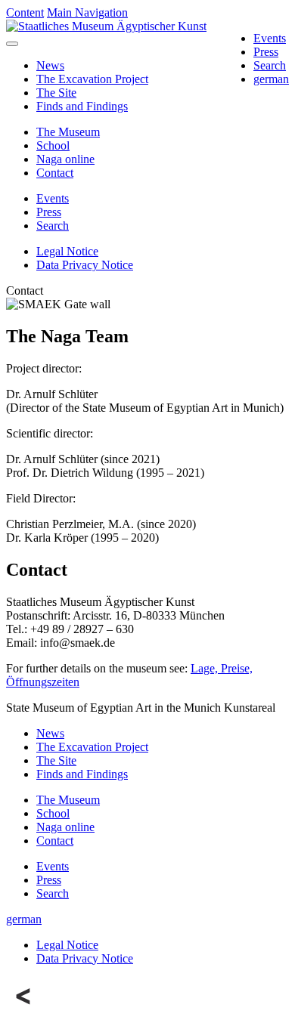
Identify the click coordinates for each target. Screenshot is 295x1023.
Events (269, 38)
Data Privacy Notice (84, 264)
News (50, 65)
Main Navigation (87, 12)
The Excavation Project (92, 79)
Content (25, 12)
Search (269, 65)
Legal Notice (67, 251)
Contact (54, 172)
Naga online (65, 159)
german (271, 79)
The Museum (68, 131)
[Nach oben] (24, 1009)
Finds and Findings (82, 106)
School (53, 145)
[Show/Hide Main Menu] (12, 44)
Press (265, 51)
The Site (56, 92)
